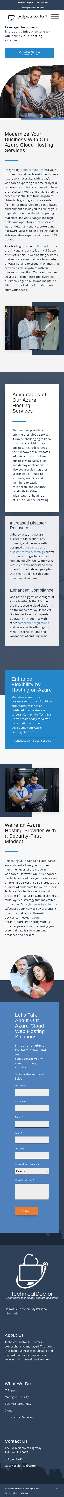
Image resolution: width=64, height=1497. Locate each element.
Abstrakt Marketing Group (26, 1488)
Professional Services (19, 1417)
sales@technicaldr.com (33, 7)
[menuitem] (25, 2)
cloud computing (31, 170)
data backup (31, 547)
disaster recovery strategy (27, 552)
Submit (26, 1211)
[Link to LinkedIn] (56, 1488)
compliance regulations (33, 623)
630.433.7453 (42, 2)
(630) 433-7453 (14, 1459)
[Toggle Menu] (55, 17)
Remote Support (25, 2)
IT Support (12, 1390)
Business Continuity (18, 1404)
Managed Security (17, 1397)
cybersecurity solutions (42, 904)
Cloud (9, 1410)
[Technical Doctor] (26, 17)
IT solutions (45, 246)
